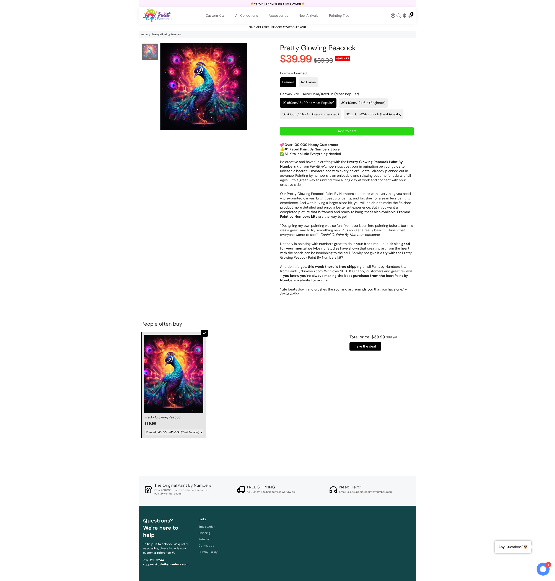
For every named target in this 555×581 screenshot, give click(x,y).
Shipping (204, 533)
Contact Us (206, 545)
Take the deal (365, 346)
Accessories (278, 15)
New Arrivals (308, 15)
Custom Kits (215, 15)
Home (144, 34)
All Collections (246, 15)
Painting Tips (339, 15)
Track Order (207, 527)
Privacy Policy (208, 552)
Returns (204, 539)
